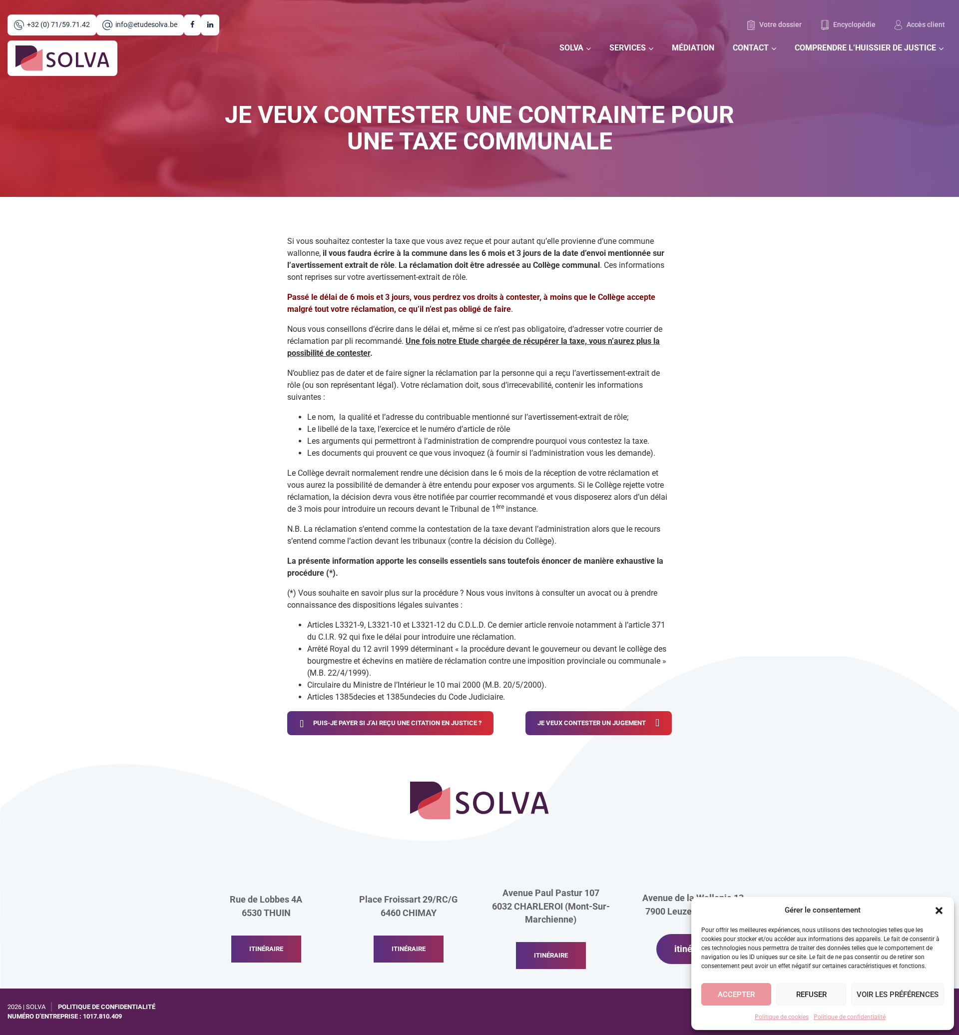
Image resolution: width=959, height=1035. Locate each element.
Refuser (811, 994)
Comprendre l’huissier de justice (865, 47)
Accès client (925, 24)
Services (627, 47)
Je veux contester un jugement (591, 723)
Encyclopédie (854, 24)
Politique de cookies (782, 1017)
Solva (571, 47)
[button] (939, 910)
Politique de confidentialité (850, 1017)
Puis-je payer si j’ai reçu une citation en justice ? (397, 723)
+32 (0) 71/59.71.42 (58, 24)
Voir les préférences (898, 994)
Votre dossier (780, 24)
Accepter (736, 994)
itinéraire (266, 949)
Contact (751, 47)
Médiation (693, 47)
